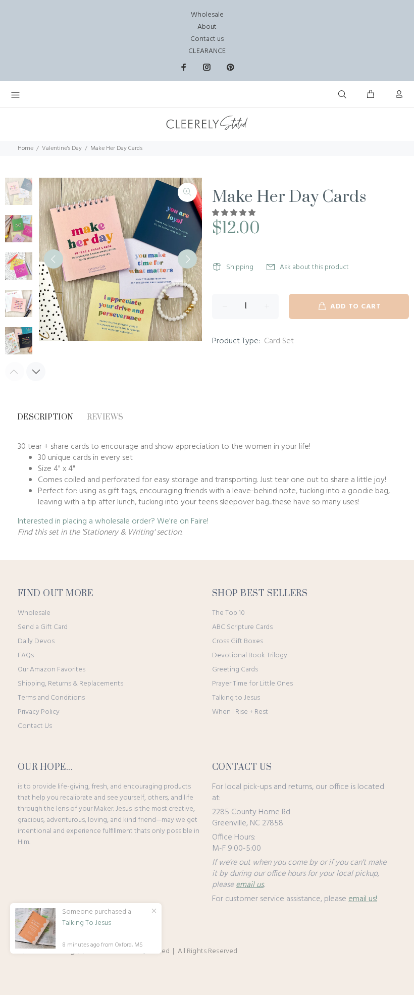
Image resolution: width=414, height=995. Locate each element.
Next (187, 259)
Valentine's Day (62, 148)
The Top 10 (228, 613)
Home (25, 148)
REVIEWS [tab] (105, 417)
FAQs (26, 655)
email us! (362, 899)
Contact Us (35, 726)
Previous (53, 259)
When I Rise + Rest (240, 712)
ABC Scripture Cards (242, 627)
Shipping (239, 267)
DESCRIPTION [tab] (45, 417)
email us (250, 885)
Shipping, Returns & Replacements (70, 684)
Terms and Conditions (51, 698)
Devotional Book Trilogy (249, 655)
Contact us (207, 39)
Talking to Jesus (236, 698)
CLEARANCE (207, 51)
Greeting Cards (235, 669)
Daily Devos (36, 641)
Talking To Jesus (86, 923)
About (207, 27)
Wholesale (207, 15)
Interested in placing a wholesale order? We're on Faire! (113, 521)
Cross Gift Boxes (237, 641)
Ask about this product (314, 267)
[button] (234, 213)
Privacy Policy (39, 712)
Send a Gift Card (43, 627)
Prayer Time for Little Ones (252, 684)
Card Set (279, 341)
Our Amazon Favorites (51, 669)
